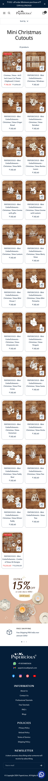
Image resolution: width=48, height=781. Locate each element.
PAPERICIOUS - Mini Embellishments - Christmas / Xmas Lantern (12, 251)
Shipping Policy (24, 742)
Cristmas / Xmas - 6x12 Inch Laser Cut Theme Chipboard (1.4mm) (12, 78)
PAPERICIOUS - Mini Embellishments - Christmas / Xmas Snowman (12, 428)
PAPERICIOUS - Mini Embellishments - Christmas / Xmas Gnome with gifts (12, 208)
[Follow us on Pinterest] (27, 676)
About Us (24, 691)
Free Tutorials (24, 705)
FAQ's (24, 709)
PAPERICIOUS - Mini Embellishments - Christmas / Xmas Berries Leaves (35, 164)
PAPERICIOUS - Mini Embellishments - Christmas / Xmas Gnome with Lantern (35, 208)
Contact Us (24, 695)
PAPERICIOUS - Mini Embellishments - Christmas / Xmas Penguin (35, 340)
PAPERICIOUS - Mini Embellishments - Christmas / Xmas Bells (12, 163)
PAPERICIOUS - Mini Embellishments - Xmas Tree (35, 515)
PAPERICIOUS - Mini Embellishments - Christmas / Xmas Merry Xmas (35, 252)
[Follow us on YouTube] (35, 676)
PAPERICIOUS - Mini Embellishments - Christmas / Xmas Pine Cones (12, 384)
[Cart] (43, 13)
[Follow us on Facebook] (13, 676)
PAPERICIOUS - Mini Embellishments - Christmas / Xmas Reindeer (35, 120)
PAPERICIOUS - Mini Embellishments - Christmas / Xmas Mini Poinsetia (35, 296)
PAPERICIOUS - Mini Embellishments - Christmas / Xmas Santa (35, 383)
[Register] (41, 765)
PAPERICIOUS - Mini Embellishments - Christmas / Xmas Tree (35, 471)
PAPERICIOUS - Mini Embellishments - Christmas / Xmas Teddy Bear (12, 472)
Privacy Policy (24, 728)
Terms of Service (24, 737)
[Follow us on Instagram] (20, 676)
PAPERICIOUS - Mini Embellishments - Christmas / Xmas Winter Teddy (12, 516)
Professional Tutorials (24, 700)
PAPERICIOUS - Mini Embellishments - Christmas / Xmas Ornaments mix (12, 340)
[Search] (9, 13)
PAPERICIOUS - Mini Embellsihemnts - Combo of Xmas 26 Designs (12, 559)
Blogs (24, 714)
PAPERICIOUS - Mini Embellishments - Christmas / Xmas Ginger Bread (12, 120)
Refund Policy (24, 732)
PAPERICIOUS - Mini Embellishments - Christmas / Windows (35, 78)
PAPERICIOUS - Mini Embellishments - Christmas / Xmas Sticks (35, 427)
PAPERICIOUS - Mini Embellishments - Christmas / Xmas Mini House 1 (12, 296)
